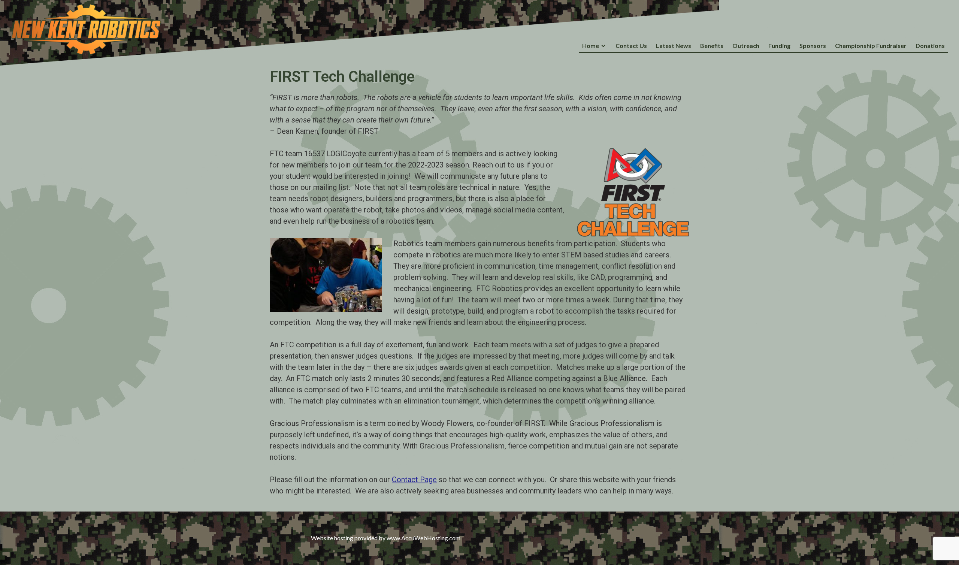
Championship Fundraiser (871, 45)
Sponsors (812, 45)
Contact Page (414, 479)
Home (590, 45)
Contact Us (631, 45)
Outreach (745, 45)
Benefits (711, 45)
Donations (930, 45)
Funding (779, 45)
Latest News (673, 45)
